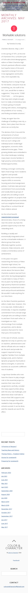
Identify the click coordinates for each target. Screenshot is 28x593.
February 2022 (6, 473)
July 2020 (4, 498)
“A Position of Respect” (9, 446)
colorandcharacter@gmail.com (14, 586)
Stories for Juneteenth (8, 457)
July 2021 (4, 476)
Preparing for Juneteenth (9, 461)
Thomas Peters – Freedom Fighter (12, 454)
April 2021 (4, 487)
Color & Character (13, 552)
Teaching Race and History (10, 450)
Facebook (16, 560)
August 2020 (5, 494)
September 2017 (6, 516)
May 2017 (4, 527)
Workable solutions (14, 35)
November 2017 (6, 509)
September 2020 (6, 491)
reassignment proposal (10, 217)
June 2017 (4, 523)
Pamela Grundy (7, 39)
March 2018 (5, 505)
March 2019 (5, 502)
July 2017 (4, 520)
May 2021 (4, 483)
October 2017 (5, 513)
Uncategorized (19, 39)
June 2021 (4, 480)
